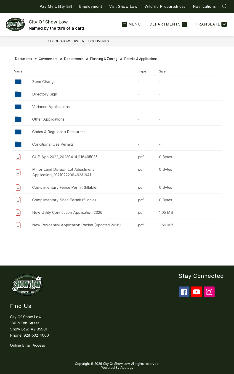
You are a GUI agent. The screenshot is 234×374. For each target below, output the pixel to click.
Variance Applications (51, 106)
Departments (73, 59)
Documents (98, 41)
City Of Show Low (62, 41)
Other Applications (48, 119)
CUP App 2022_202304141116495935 (65, 157)
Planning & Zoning (103, 59)
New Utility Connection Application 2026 (67, 212)
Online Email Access (27, 345)
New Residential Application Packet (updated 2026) (76, 225)
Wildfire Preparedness (165, 6)
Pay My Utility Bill (56, 6)
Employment (90, 6)
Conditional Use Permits (53, 144)
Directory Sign (44, 94)
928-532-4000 (36, 335)
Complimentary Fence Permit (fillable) (65, 187)
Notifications (204, 6)
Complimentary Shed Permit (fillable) (64, 200)
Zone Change (44, 81)
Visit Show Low (123, 6)
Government (48, 59)
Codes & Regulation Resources (58, 131)
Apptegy (126, 367)
